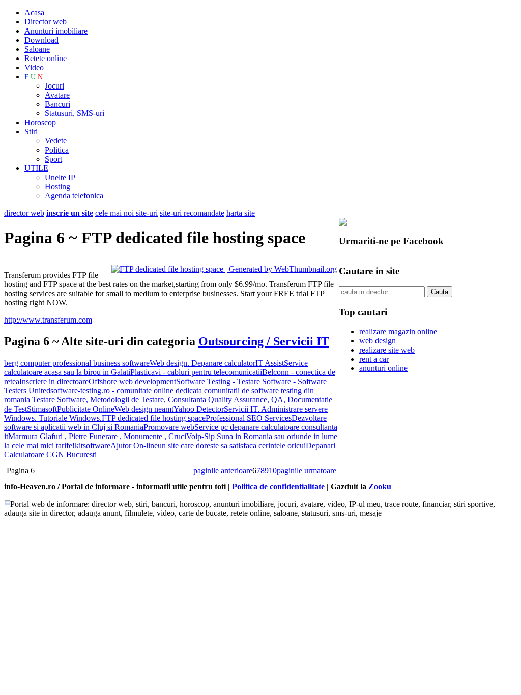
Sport (53, 159)
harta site (240, 213)
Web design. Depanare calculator (202, 363)
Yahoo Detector (198, 408)
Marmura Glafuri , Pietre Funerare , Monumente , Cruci (97, 436)
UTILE (36, 168)
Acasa (34, 12)
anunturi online (383, 368)
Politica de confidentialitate (278, 486)
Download (41, 40)
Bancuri (57, 104)
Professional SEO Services (249, 418)
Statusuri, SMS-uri (74, 113)
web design (377, 340)
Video (34, 67)
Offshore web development (132, 381)
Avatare (57, 95)
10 (273, 470)
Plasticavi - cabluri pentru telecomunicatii (196, 372)
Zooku (379, 486)
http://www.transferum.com (48, 319)
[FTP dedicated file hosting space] (224, 269)
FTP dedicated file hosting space (154, 418)
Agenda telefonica (74, 195)
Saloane (37, 49)
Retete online (45, 58)
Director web (45, 21)
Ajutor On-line (134, 445)
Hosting (57, 186)
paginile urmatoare (306, 470)
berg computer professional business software (77, 363)
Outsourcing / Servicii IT (263, 341)
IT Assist (269, 363)
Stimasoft (42, 408)
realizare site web (387, 349)
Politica (57, 150)
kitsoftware (92, 445)
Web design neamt (143, 408)
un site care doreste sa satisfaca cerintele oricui (232, 445)
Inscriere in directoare (54, 381)
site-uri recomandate (192, 213)
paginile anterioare (222, 470)
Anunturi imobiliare (56, 30)
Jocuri (54, 85)
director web (24, 213)
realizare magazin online (398, 331)
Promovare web (168, 427)
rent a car (374, 359)
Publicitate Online (85, 408)
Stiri (31, 131)
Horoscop (40, 122)
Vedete (56, 140)
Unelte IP (60, 177)
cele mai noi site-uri (126, 213)
